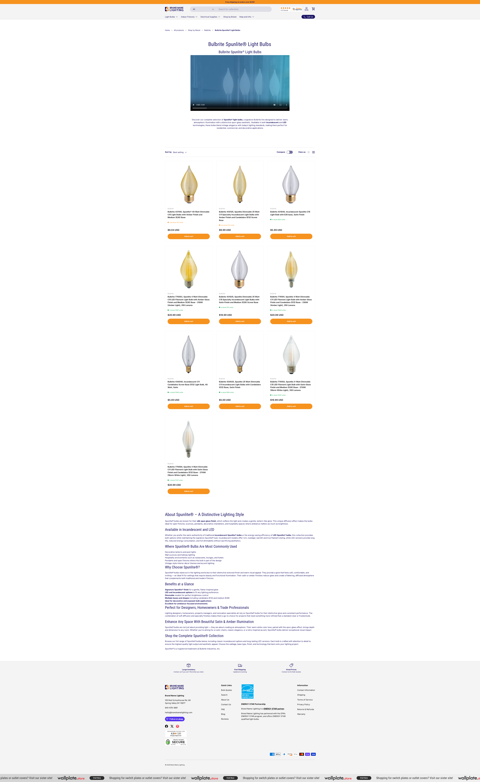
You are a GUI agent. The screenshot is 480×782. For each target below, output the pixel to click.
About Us (225, 700)
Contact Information (306, 690)
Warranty (301, 714)
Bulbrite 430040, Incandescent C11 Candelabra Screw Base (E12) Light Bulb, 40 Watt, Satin (188, 385)
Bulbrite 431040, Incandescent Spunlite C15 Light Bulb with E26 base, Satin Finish (290, 213)
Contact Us (226, 704)
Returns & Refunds (305, 709)
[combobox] (231, 9)
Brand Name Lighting (177, 765)
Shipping (301, 695)
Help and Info (245, 17)
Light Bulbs (170, 17)
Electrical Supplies (209, 17)
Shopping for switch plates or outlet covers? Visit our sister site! (124, 778)
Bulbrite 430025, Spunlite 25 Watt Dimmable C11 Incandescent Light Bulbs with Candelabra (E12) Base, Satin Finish (240, 385)
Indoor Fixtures (187, 17)
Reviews (225, 719)
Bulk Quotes (226, 690)
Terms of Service (305, 700)
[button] (313, 9)
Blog (223, 714)
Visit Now (73, 778)
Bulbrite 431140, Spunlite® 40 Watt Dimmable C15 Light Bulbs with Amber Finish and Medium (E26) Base (188, 215)
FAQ (223, 709)
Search (224, 695)
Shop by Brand (229, 17)
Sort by (168, 152)
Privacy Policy (303, 704)
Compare (281, 152)
